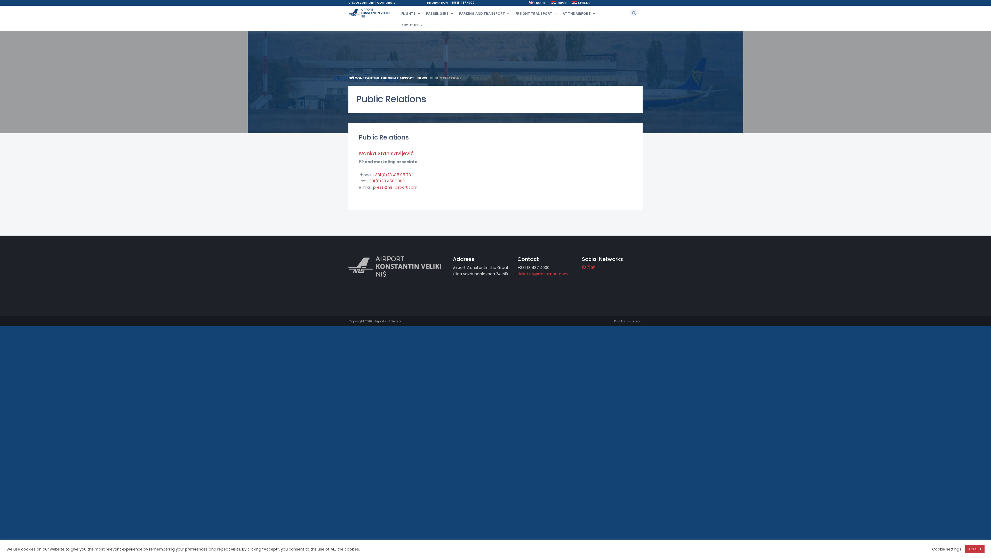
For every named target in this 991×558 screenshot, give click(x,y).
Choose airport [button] (361, 3)
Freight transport (533, 13)
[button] (634, 13)
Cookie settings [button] (946, 549)
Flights (408, 13)
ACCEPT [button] (974, 549)
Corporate (386, 3)
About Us (410, 25)
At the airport (577, 13)
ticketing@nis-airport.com (542, 273)
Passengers (437, 13)
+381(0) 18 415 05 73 (392, 174)
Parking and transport (482, 13)
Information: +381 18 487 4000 (450, 3)
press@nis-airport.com (395, 187)
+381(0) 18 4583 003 (386, 181)
